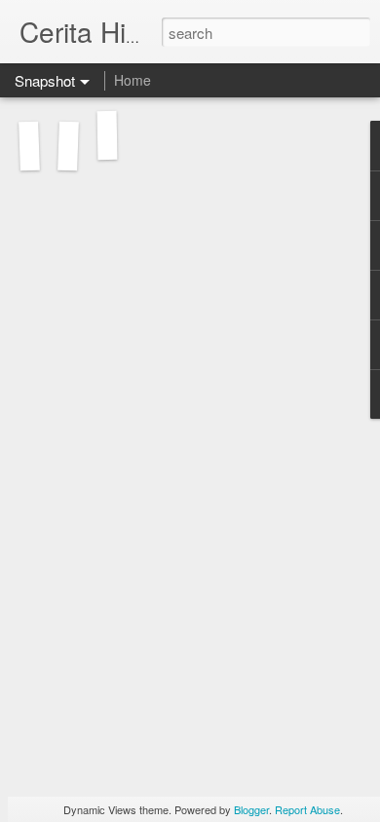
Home (132, 80)
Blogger (251, 809)
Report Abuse (307, 809)
